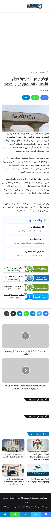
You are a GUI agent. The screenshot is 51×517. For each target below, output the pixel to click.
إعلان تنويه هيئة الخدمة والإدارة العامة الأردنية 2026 (38, 480)
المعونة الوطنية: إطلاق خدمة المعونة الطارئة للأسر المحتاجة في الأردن (14, 481)
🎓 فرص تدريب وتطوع (30, 253)
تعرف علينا (7, 507)
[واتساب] (35, 97)
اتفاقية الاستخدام (27, 507)
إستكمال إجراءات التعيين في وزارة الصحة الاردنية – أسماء (13, 455)
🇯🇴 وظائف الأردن (31, 229)
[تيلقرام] (26, 97)
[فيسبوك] (44, 97)
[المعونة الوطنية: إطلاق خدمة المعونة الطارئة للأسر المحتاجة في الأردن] (13, 470)
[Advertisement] (25, 38)
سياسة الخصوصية (41, 507)
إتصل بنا (16, 507)
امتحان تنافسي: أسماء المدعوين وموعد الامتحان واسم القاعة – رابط (39, 456)
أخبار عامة (34, 72)
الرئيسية (43, 72)
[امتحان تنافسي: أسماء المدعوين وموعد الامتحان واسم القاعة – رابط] (38, 445)
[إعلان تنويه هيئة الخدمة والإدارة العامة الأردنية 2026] (38, 470)
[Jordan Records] (34, 6)
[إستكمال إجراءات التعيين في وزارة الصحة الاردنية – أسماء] (13, 445)
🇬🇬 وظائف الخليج (29, 241)
